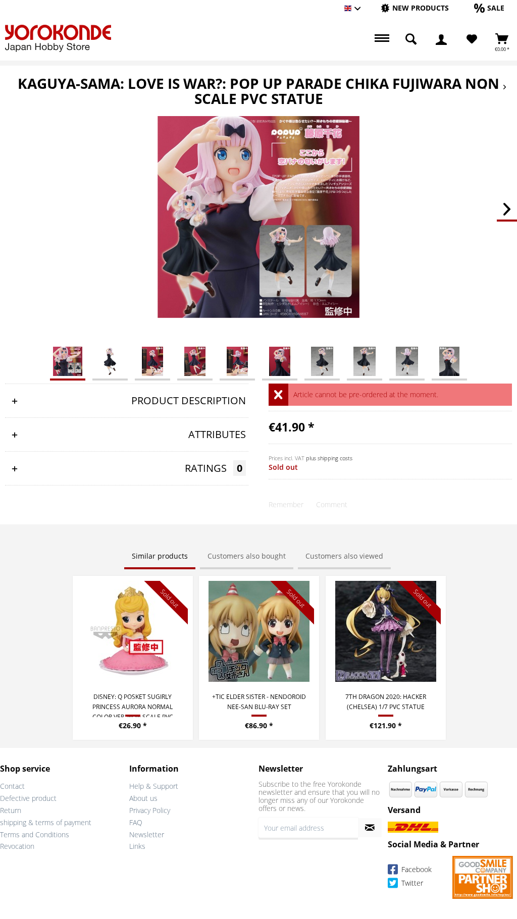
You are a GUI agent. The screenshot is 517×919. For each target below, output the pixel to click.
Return (10, 810)
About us (143, 798)
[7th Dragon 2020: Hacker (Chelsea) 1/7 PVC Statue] (386, 631)
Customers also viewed (344, 556)
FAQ (135, 822)
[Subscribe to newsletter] (369, 828)
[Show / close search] (411, 39)
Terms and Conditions (34, 834)
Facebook (415, 870)
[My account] (441, 39)
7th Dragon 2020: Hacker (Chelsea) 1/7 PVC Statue (385, 701)
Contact (12, 786)
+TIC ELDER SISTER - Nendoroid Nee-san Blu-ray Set (259, 701)
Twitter (411, 883)
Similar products (160, 556)
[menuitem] (414, 8)
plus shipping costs (329, 458)
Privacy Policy (149, 810)
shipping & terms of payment (45, 822)
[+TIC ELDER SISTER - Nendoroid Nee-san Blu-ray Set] (259, 631)
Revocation (17, 846)
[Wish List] (471, 39)
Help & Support (153, 786)
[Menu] (381, 39)
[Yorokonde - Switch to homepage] (58, 38)
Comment (331, 504)
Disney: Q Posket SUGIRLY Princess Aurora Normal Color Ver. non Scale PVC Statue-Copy (132, 704)
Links (137, 846)
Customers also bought (247, 556)
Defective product (28, 798)
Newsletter (146, 834)
